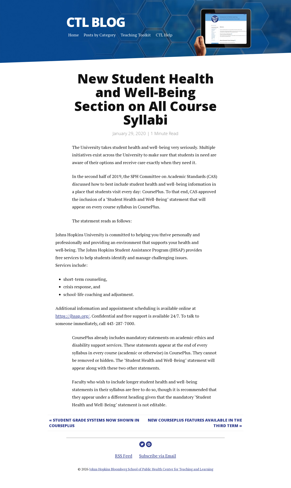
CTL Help (164, 35)
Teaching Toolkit (136, 35)
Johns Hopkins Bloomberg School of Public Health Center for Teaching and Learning (151, 469)
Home (73, 35)
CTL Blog (95, 22)
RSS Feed (123, 456)
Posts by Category (100, 35)
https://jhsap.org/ (72, 316)
